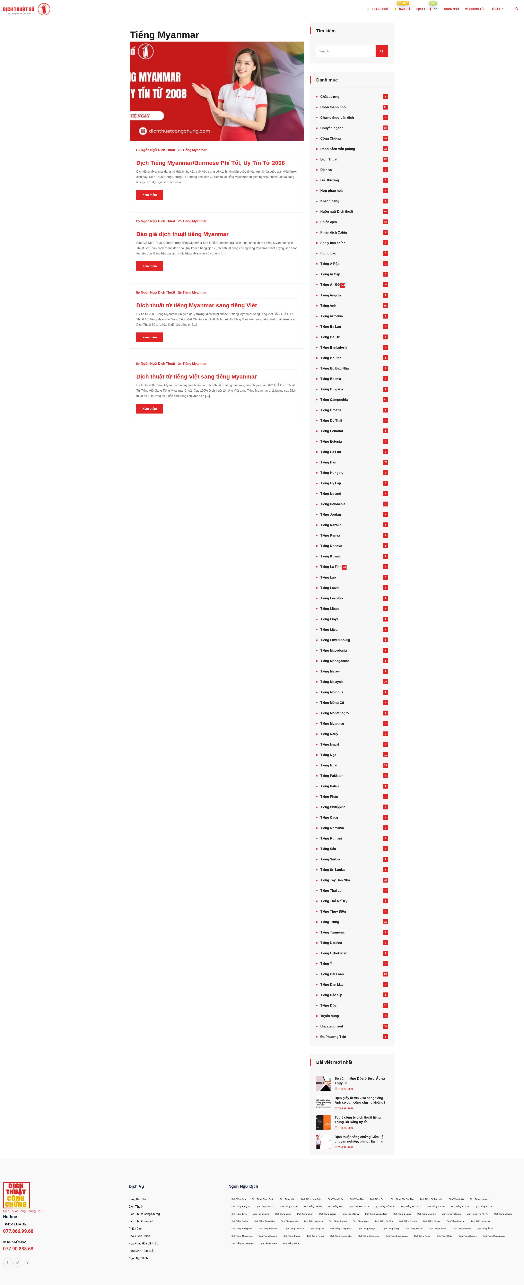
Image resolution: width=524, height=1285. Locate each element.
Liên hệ (496, 9)
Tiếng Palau (329, 786)
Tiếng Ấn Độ (332, 284)
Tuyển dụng (329, 1016)
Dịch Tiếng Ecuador (268, 1236)
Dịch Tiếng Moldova (313, 1221)
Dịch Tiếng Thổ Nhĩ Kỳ (477, 1214)
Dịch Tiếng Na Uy (351, 1214)
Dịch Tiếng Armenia (462, 1228)
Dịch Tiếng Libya (283, 1214)
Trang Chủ (380, 9)
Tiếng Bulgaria (331, 389)
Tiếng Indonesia (332, 504)
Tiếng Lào (328, 577)
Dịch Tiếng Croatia (268, 1243)
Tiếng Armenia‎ (331, 316)
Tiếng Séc (328, 849)
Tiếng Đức (328, 1005)
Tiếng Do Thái (331, 420)
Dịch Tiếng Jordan (328, 1214)
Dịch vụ (326, 170)
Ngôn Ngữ (451, 9)
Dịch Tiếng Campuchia (341, 1228)
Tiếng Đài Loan (332, 974)
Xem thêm (149, 195)
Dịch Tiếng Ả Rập (391, 1228)
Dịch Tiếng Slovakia (265, 1206)
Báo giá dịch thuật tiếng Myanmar (182, 234)
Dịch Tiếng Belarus (402, 1214)
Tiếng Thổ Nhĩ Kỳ (333, 901)
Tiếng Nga (328, 755)
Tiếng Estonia (331, 441)
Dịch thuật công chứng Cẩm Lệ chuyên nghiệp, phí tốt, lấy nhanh (360, 1139)
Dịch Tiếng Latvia (261, 1214)
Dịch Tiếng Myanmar (480, 1221)
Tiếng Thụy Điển (333, 911)
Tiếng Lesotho (331, 598)
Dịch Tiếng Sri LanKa (411, 1206)
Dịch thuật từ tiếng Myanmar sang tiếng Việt (196, 305)
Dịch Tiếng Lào (317, 1228)
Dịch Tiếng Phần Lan (385, 1206)
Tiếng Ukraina (331, 943)
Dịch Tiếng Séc (335, 1206)
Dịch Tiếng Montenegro (243, 1243)
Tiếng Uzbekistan (333, 953)
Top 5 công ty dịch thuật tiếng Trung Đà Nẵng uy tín (358, 1120)
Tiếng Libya (329, 619)
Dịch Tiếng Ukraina (313, 1206)
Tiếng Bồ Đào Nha (334, 368)
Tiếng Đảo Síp (331, 995)
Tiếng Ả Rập (330, 264)
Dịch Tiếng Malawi (413, 1228)
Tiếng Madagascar (334, 661)
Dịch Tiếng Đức (377, 1199)
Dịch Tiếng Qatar (445, 1236)
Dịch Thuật (328, 159)
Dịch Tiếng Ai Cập (291, 1243)
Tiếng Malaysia (331, 682)
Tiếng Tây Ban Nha (335, 880)
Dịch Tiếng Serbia (240, 1221)
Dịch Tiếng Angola (289, 1221)
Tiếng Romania (332, 828)
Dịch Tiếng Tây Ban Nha (402, 1199)
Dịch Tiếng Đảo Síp (426, 1214)
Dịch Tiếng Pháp (335, 1199)
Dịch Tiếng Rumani (338, 1221)
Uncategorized (331, 1026)
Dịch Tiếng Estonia (408, 1221)
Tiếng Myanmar (195, 150)
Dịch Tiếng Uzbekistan (368, 1236)
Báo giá (404, 6)
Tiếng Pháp (329, 796)
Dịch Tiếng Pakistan (451, 1214)
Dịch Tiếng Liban (305, 1214)
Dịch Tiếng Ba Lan (483, 1206)
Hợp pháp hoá (331, 190)
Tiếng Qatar (329, 817)
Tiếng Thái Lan (331, 890)
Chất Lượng (329, 96)
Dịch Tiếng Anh (239, 1199)
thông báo (328, 253)
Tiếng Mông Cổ (332, 702)
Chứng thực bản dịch (337, 117)
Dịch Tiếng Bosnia (431, 1221)
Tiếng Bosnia (330, 379)
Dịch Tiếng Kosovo (437, 1228)
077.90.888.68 (18, 1249)
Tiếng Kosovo (331, 546)
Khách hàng (329, 201)
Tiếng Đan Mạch (333, 984)
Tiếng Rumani (331, 838)
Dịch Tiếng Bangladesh (376, 1214)
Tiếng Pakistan (331, 776)
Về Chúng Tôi (474, 9)
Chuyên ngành (331, 128)
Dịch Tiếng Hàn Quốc (311, 1199)
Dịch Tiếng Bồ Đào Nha (431, 1199)
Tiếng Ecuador (331, 431)
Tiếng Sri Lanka (332, 869)
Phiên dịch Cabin (333, 232)
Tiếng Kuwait (330, 556)
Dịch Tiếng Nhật (287, 1199)
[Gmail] (28, 1262)
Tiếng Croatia (330, 410)
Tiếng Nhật (328, 765)
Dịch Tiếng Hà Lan (460, 1206)
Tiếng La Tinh (333, 566)
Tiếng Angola (330, 295)
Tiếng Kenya (330, 535)
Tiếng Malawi (330, 671)
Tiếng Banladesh (333, 347)
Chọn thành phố (333, 107)
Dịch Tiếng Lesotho (456, 1221)
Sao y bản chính (333, 243)
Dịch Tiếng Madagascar (494, 1236)
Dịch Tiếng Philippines (242, 1228)
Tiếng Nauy (329, 734)
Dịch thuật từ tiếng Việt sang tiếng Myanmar (196, 376)
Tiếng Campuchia (334, 399)
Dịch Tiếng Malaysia (367, 1228)
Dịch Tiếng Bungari (241, 1206)
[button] (517, 9)
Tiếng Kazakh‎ (331, 525)
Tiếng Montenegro (334, 713)
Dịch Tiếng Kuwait (315, 1236)
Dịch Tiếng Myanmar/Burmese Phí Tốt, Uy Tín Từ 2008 (210, 163)
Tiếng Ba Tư (330, 337)
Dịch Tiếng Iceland (289, 1206)
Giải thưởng (329, 180)
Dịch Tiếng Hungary (479, 1199)
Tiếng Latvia (329, 588)
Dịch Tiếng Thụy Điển (264, 1221)
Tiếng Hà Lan (330, 452)
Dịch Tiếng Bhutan (292, 1236)
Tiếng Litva (329, 629)
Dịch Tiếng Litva (239, 1214)
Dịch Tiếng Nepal (361, 1221)
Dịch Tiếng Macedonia (242, 1236)
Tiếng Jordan (330, 514)
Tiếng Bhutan (330, 358)
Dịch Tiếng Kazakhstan (341, 1236)
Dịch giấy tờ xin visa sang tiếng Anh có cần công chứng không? (360, 1100)
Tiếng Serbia (330, 859)
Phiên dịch (328, 222)
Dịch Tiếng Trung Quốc (263, 1199)
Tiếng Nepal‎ (329, 744)
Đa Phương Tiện (333, 1037)
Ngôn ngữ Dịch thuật (158, 150)
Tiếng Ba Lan (330, 326)
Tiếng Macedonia (333, 650)
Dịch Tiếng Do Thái (384, 1221)
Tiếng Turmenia (332, 932)
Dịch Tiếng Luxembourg (397, 1236)
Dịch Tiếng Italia (456, 1199)
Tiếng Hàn (328, 462)
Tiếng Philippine (333, 807)
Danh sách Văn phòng (337, 149)
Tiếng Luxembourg (335, 640)
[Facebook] (7, 1262)
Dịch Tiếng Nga (357, 1199)
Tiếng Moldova (331, 692)
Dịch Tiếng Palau (422, 1236)
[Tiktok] (17, 1262)
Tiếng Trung (329, 922)
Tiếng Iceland (330, 493)
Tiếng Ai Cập (330, 274)
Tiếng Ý (326, 963)
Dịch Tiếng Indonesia (269, 1228)
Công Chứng (330, 138)
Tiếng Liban (329, 608)
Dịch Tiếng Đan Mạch (359, 1206)
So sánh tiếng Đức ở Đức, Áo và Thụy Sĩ (360, 1081)
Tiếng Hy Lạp (330, 483)
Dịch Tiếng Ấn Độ (485, 1228)
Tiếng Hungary (331, 473)
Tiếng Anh (328, 305)
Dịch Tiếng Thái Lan (294, 1228)
